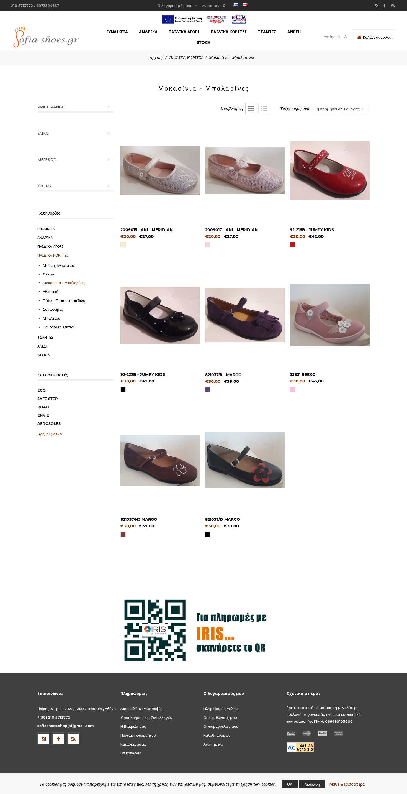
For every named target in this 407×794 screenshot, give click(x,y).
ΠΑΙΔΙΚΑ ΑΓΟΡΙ (184, 31)
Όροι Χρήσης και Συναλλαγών (146, 717)
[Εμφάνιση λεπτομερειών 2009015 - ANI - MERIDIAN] (160, 170)
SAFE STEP (47, 398)
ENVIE (43, 415)
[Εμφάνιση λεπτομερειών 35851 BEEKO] (330, 315)
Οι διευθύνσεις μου (220, 717)
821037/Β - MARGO (223, 374)
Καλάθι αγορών (217, 735)
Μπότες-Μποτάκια (58, 265)
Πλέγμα (250, 108)
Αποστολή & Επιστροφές (141, 708)
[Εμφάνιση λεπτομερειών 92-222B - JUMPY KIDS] (160, 315)
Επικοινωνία (130, 753)
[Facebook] (385, 5)
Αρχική (156, 57)
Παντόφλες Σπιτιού (59, 327)
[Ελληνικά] (235, 4)
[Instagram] (376, 5)
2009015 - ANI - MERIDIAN (146, 229)
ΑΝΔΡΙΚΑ (148, 31)
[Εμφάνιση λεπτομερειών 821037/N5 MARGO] (160, 460)
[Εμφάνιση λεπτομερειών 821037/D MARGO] (245, 460)
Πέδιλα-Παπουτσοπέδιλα (64, 300)
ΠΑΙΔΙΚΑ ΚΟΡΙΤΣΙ (229, 31)
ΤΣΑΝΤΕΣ (267, 31)
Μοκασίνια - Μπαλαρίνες (64, 282)
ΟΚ (289, 784)
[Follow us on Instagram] (43, 739)
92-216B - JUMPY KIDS (312, 229)
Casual (49, 274)
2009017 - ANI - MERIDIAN (231, 229)
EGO (41, 390)
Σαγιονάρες (53, 309)
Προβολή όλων (49, 434)
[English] (245, 4)
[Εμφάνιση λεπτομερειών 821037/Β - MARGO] (245, 315)
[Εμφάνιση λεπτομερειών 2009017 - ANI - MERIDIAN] (245, 170)
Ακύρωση (312, 784)
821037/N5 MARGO (138, 519)
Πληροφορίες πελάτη (221, 708)
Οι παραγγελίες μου (221, 726)
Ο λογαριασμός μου (175, 5)
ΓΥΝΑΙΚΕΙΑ (117, 31)
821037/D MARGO (222, 519)
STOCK (203, 42)
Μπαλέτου (51, 318)
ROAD (43, 407)
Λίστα (263, 108)
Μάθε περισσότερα (347, 784)
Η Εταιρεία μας (133, 726)
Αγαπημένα (213, 744)
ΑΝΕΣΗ (294, 31)
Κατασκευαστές (133, 744)
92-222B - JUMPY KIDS (142, 374)
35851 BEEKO (303, 374)
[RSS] (393, 5)
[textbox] (327, 36)
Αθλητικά (50, 291)
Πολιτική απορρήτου (138, 735)
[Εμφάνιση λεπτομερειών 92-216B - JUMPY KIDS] (330, 170)
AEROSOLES (49, 423)
